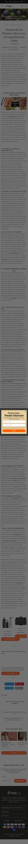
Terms (23, 428)
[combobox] (4, 425)
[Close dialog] (25, 411)
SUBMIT (14, 430)
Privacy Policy (21, 428)
